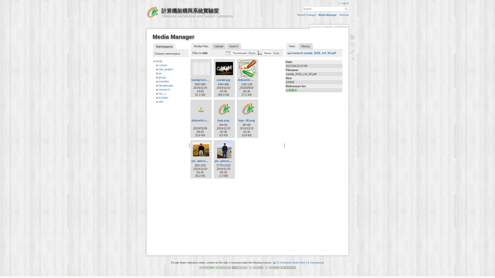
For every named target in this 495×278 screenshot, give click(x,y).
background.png (202, 79)
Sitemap (344, 15)
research (164, 89)
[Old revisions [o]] (352, 44)
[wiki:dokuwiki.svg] (201, 109)
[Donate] (223, 267)
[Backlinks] (352, 52)
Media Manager (327, 15)
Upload (218, 46)
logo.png (223, 120)
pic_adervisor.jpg (203, 161)
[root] (159, 61)
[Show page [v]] (352, 37)
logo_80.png (246, 120)
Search (347, 9)
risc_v (162, 93)
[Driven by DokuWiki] (288, 267)
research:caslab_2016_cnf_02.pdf (313, 53)
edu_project (166, 69)
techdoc (164, 97)
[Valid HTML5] (255, 267)
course (163, 65)
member (164, 81)
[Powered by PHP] (239, 267)
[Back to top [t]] (352, 59)
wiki (161, 101)
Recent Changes (306, 15)
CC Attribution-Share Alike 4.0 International (300, 262)
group (162, 77)
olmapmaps (166, 85)
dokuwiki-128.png (250, 79)
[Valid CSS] (272, 267)
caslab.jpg (223, 79)
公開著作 (291, 90)
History (305, 46)
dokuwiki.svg (200, 120)
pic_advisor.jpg (225, 161)
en (160, 73)
